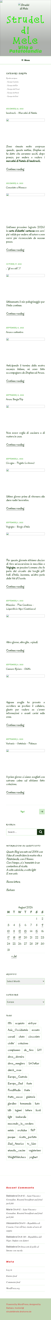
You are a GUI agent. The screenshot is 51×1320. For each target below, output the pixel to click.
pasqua (11, 1137)
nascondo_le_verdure (20, 1124)
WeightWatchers (17, 1157)
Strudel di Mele (25, 30)
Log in (9, 1269)
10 (8, 931)
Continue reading (15, 169)
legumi (18, 1110)
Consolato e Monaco (16, 187)
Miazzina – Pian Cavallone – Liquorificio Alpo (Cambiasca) (21, 607)
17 (8, 937)
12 (20, 931)
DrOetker (33, 1063)
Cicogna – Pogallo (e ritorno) (20, 463)
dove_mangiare (16, 1063)
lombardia (21, 1117)
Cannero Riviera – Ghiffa (18, 669)
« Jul (14, 956)
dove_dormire (16, 1057)
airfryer (32, 1023)
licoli (38, 1110)
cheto (22, 1037)
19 (20, 937)
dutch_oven (14, 1070)
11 (14, 931)
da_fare (28, 1050)
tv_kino (31, 1144)
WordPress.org (13, 1288)
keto (37, 1103)
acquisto (20, 1023)
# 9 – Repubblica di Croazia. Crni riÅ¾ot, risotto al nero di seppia (24, 1227)
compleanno (14, 1050)
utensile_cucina (16, 1150)
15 (37, 931)
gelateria (30, 1097)
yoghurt (33, 1157)
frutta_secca (15, 1097)
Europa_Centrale (17, 1077)
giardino (12, 1103)
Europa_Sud (15, 1083)
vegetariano (35, 1150)
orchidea (22, 1130)
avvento (36, 1030)
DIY (39, 1050)
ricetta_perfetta (28, 1137)
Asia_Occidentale (18, 1030)
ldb (9, 1110)
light (10, 1117)
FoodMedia (14, 1090)
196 (10, 1023)
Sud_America (16, 1144)
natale (11, 1130)
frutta (27, 1090)
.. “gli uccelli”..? (13, 268)
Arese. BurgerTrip (14, 399)
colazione (23, 1043)
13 (25, 931)
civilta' (11, 1043)
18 (14, 937)
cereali (11, 1037)
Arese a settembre (14, 332)
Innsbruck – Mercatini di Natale (21, 113)
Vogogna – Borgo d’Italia (18, 527)
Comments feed (13, 1282)
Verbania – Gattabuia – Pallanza (21, 743)
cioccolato (34, 1037)
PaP (33, 1130)
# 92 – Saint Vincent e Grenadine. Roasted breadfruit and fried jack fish (24, 1199)
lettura (28, 1110)
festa (29, 1083)
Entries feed (11, 1275)
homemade (25, 1103)
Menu (27, 60)
